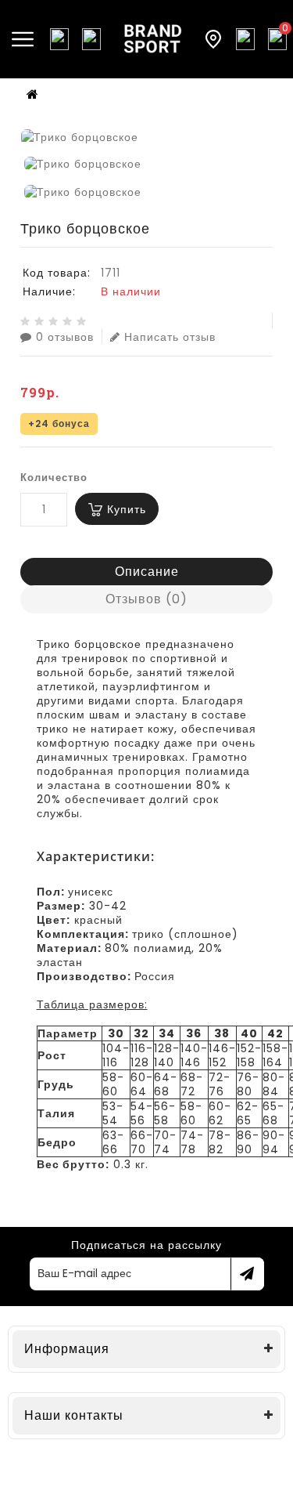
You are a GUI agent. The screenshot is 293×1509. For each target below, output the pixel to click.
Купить (126, 509)
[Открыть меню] (22, 39)
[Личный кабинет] (245, 39)
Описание (147, 572)
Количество (54, 477)
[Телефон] (91, 39)
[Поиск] (59, 39)
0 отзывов (65, 336)
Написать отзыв (170, 336)
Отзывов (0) (146, 599)
